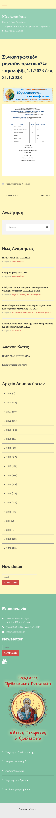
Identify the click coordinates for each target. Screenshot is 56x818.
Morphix (33, 809)
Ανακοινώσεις (18, 261)
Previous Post (10, 195)
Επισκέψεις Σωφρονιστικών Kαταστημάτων (31, 312)
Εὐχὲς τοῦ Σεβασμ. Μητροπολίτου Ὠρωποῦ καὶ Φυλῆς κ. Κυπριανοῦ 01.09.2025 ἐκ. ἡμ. (25, 289)
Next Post (47, 195)
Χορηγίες (26, 184)
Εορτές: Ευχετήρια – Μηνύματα (26, 294)
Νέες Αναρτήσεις (18, 22)
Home (5, 22)
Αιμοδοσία (16, 330)
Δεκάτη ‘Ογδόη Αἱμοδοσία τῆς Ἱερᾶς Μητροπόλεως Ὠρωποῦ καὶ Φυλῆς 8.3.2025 (27, 325)
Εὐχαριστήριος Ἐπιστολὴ (14, 272)
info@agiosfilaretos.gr (15, 632)
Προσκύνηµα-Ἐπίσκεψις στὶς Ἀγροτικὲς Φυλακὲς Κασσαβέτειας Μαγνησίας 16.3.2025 (26, 307)
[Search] (47, 227)
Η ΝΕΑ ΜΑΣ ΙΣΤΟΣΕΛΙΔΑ (16, 257)
